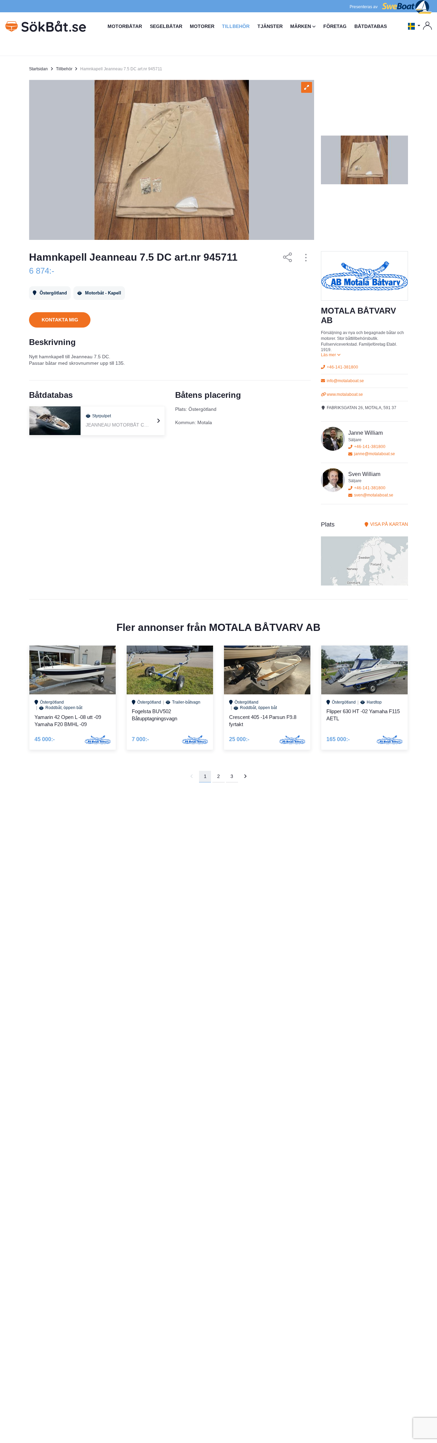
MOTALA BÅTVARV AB (265, 627)
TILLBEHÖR (236, 26)
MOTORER (202, 26)
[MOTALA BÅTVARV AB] (364, 275)
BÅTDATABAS (370, 26)
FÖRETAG (335, 26)
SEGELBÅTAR (166, 26)
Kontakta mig (60, 319)
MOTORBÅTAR (125, 26)
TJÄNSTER (270, 26)
